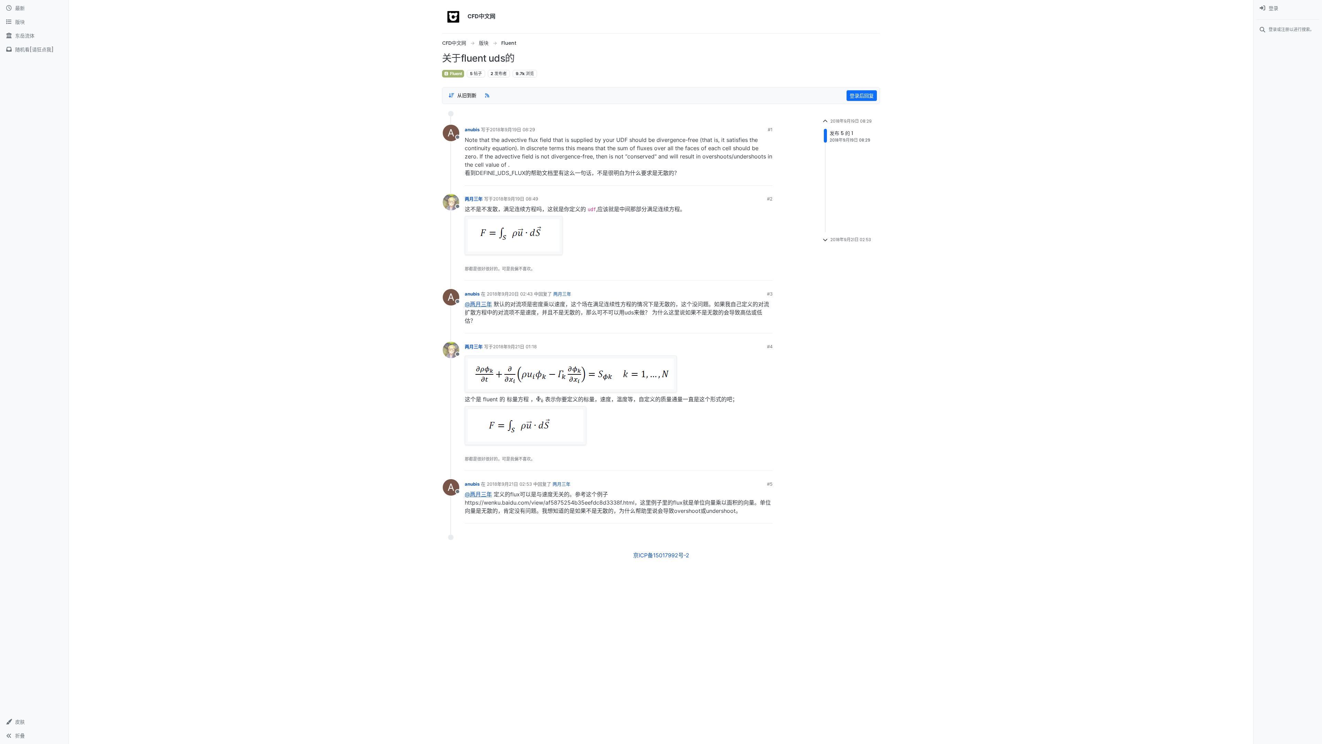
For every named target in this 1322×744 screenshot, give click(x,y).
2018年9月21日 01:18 (515, 346)
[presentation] (539, 399)
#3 (770, 294)
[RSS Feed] (487, 95)
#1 (770, 129)
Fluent (455, 73)
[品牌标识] (453, 16)
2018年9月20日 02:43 (510, 294)
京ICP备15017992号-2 (661, 555)
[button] (34, 721)
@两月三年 (478, 304)
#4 (770, 346)
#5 (770, 484)
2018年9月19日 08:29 (512, 129)
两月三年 (474, 199)
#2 (770, 199)
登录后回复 (862, 96)
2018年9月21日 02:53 (509, 484)
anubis (472, 129)
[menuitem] (1287, 8)
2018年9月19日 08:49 (515, 199)
